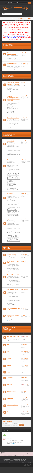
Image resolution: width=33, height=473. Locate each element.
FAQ (14, 18)
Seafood (9, 365)
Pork (8, 351)
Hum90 (24, 398)
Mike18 (23, 315)
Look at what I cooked (12, 289)
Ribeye (23, 141)
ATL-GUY (12, 443)
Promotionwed (25, 159)
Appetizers (10, 398)
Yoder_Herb (24, 336)
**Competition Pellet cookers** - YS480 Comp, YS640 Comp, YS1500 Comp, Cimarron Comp (13, 212)
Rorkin (23, 193)
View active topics (16, 41)
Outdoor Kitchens (11, 254)
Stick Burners (10, 159)
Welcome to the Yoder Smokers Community (8, 46)
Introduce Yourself (11, 63)
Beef (8, 344)
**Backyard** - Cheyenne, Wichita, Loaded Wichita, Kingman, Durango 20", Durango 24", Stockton (13, 175)
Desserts (9, 384)
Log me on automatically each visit (10, 425)
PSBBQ (24, 308)
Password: (15, 423)
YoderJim (24, 117)
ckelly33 (24, 96)
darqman (24, 274)
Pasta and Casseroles (12, 412)
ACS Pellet (10, 193)
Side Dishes (10, 377)
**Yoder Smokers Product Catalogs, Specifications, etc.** (13, 91)
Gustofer (24, 344)
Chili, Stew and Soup (12, 405)
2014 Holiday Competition (14, 320)
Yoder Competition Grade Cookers (9, 134)
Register (21, 18)
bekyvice (24, 254)
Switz (23, 82)
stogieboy (24, 261)
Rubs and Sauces (11, 391)
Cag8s (23, 52)
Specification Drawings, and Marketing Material (13, 83)
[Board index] (16, 7)
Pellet (8, 219)
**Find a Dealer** (11, 111)
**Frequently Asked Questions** (11, 106)
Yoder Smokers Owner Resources (8, 76)
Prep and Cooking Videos (13, 336)
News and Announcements (11, 53)
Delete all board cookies (10, 462)
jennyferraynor (25, 351)
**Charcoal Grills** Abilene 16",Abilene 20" (13, 155)
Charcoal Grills (10, 141)
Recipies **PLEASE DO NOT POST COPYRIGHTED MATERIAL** (9, 329)
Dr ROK (24, 391)
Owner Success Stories (13, 118)
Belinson (24, 377)
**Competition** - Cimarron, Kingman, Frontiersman (11, 184)
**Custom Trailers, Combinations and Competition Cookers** (12, 188)
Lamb (8, 372)
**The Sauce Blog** (11, 304)
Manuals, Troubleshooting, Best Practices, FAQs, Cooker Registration (13, 98)
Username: (5, 423)
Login (29, 18)
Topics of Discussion (6, 248)
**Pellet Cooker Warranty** (13, 215)
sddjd (23, 219)
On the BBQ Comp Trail (13, 275)
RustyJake (24, 289)
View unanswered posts (6, 41)
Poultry (9, 358)
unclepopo (24, 63)
